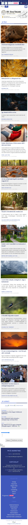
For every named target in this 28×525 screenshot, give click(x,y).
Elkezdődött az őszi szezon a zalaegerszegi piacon (10, 385)
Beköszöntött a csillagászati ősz (11, 78)
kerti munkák (9, 255)
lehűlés (8, 119)
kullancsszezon (13, 220)
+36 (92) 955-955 (16, 471)
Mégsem (8, 440)
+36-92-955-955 (16, 454)
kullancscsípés (5, 220)
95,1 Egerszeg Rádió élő (2, 3)
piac (17, 395)
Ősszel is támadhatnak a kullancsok (12, 211)
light (6, 155)
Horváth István (5, 395)
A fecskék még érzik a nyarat (10, 315)
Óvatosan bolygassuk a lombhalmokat (13, 44)
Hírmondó (14, 509)
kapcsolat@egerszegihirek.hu (16, 456)
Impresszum (14, 511)
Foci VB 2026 (10, 3)
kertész (3, 255)
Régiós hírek (14, 486)
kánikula (4, 291)
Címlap (14, 482)
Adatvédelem (14, 513)
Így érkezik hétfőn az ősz (9, 112)
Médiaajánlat (14, 507)
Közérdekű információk (6, 7)
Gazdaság (14, 489)
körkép (11, 395)
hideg (3, 187)
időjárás (4, 88)
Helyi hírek (14, 484)
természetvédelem (8, 54)
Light (14, 497)
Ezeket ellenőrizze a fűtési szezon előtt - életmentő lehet (13, 144)
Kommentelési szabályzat (14, 516)
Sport (14, 493)
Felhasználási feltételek (14, 514)
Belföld (14, 487)
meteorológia (8, 359)
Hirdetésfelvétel (14, 505)
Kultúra (14, 491)
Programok (5, 495)
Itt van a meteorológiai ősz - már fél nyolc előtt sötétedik (14, 352)
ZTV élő (6, 3)
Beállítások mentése (17, 440)
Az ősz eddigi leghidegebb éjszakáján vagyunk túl (13, 180)
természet (11, 327)
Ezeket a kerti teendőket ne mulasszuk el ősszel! (13, 245)
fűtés (3, 155)
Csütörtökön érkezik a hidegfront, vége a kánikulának (14, 281)
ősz (3, 54)
